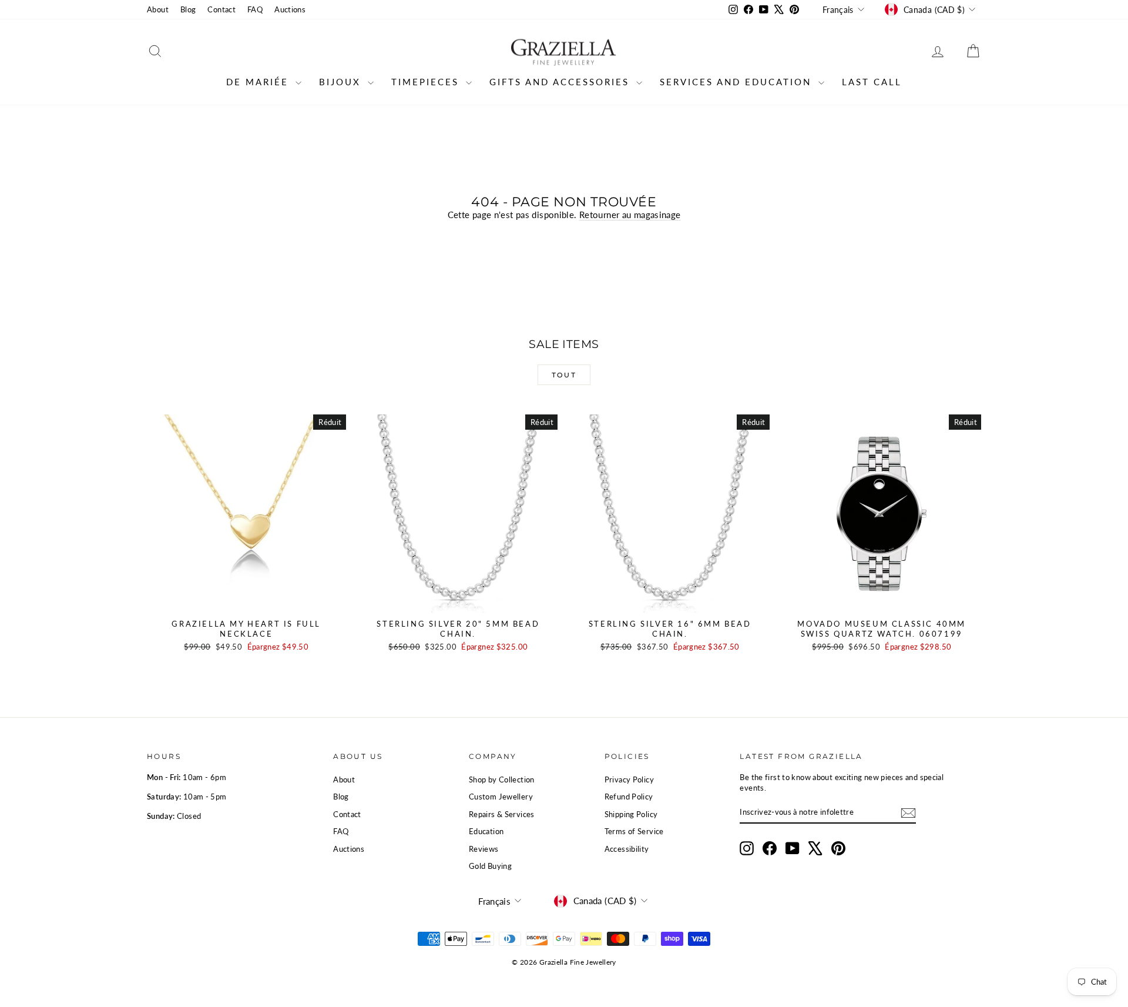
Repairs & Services (502, 814)
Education (486, 831)
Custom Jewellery (501, 796)
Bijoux (342, 81)
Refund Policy (629, 796)
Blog (188, 9)
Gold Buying (490, 866)
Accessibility (627, 849)
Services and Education (737, 81)
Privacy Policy (629, 779)
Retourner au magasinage (630, 214)
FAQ (255, 9)
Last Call (872, 81)
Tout (564, 374)
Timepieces (427, 81)
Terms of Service (634, 831)
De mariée (259, 81)
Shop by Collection (502, 779)
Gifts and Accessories (561, 81)
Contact (221, 9)
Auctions (290, 9)
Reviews (484, 849)
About (158, 9)
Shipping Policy (631, 814)
